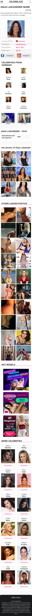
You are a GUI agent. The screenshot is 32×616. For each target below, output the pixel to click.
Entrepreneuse (21, 44)
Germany (21, 41)
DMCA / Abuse (16, 597)
